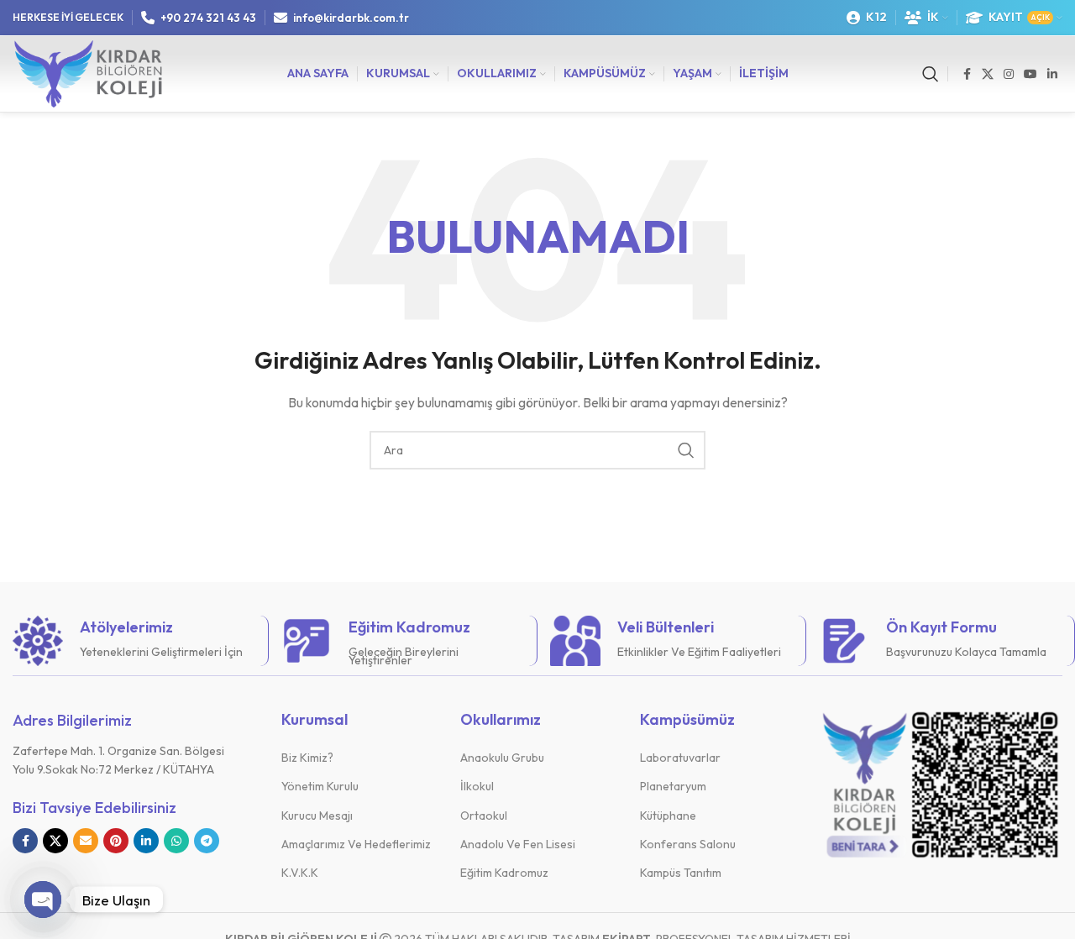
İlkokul (477, 786)
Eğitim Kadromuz (504, 872)
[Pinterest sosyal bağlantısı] (115, 840)
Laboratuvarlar (680, 757)
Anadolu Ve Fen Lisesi (517, 844)
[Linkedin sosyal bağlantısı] (1052, 74)
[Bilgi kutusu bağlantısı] (134, 641)
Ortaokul (483, 815)
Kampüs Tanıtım (680, 872)
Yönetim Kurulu (320, 786)
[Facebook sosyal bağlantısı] (967, 74)
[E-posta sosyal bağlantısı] (85, 840)
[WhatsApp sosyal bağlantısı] (176, 840)
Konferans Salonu (688, 844)
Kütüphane (668, 815)
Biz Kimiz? (307, 757)
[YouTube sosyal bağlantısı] (1030, 74)
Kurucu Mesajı (317, 815)
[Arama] (930, 74)
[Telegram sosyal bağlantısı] (206, 840)
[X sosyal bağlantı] (988, 74)
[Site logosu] (88, 72)
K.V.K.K (299, 872)
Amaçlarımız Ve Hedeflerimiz (356, 844)
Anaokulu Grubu (502, 757)
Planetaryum (673, 786)
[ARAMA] (686, 450)
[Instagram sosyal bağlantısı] (1009, 74)
